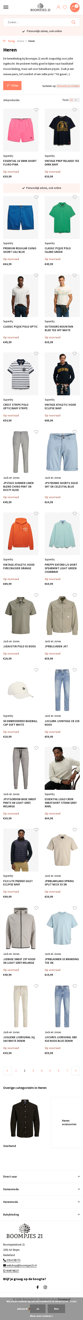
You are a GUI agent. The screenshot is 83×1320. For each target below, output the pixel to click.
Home (20, 41)
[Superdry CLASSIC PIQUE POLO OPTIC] (20, 295)
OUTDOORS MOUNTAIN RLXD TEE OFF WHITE (59, 328)
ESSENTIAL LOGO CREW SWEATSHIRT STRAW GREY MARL (61, 803)
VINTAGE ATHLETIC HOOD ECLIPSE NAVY (60, 406)
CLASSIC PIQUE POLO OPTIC (20, 326)
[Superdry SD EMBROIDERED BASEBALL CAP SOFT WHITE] (20, 690)
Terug (11, 41)
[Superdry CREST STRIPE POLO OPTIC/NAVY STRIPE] (20, 373)
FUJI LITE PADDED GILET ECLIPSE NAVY (18, 883)
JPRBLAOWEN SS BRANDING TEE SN (62, 961)
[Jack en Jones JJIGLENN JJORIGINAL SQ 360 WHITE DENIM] (20, 1006)
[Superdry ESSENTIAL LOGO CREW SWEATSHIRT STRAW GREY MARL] (62, 768)
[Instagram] (45, 1287)
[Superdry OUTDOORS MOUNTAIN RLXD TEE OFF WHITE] (62, 295)
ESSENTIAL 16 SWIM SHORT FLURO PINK (20, 162)
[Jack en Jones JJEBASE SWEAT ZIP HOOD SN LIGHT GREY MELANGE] (20, 928)
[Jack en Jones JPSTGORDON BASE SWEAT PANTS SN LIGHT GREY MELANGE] (20, 768)
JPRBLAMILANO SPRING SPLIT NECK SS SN (59, 883)
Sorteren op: (49, 86)
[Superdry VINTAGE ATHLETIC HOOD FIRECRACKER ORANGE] (20, 533)
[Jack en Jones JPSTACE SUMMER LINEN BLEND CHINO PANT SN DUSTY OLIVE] (20, 452)
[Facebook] (37, 1287)
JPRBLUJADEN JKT (56, 646)
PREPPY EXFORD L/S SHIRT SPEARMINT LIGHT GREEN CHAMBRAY (61, 568)
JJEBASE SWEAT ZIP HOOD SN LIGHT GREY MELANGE (19, 961)
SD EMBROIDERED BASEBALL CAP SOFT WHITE (20, 723)
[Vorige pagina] (7, 1071)
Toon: (65, 100)
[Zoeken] (74, 22)
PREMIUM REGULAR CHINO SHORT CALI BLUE (19, 250)
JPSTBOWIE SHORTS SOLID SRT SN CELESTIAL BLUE (61, 484)
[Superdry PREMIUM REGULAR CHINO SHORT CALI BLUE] (20, 217)
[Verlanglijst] (65, 7)
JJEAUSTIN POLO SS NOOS (19, 646)
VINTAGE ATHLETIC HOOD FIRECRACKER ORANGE (18, 566)
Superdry (8, 156)
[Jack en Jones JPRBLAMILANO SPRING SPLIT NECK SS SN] (62, 850)
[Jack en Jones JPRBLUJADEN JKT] (62, 615)
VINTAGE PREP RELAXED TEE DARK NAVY (62, 162)
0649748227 (12, 1271)
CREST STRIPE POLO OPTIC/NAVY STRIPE (15, 406)
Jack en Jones (11, 478)
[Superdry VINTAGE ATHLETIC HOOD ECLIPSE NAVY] (62, 373)
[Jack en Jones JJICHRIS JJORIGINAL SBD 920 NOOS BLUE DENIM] (62, 1006)
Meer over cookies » (41, 1315)
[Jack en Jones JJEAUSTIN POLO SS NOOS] (20, 615)
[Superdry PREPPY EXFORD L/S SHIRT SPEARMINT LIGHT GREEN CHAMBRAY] (62, 533)
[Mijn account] (58, 7)
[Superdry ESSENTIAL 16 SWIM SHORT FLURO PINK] (20, 130)
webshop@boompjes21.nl (22, 1265)
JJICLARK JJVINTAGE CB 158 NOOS (62, 723)
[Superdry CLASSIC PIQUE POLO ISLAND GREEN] (62, 217)
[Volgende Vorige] (75, 1071)
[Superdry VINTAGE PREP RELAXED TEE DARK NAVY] (62, 130)
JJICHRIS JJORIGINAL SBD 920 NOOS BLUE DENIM (61, 1039)
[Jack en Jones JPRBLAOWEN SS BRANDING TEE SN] (62, 928)
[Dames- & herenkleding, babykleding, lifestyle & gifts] (41, 7)
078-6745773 (13, 1260)
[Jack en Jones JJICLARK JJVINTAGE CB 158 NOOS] (62, 690)
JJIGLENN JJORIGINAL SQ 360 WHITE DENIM (19, 1039)
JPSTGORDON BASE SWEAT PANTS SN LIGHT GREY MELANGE (19, 803)
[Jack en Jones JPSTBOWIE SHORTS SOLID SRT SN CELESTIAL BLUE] (62, 452)
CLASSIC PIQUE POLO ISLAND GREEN (58, 250)
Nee (56, 1308)
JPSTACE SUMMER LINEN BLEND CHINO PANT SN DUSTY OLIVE (18, 486)
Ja (37, 1308)
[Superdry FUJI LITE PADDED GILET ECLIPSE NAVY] (20, 850)
